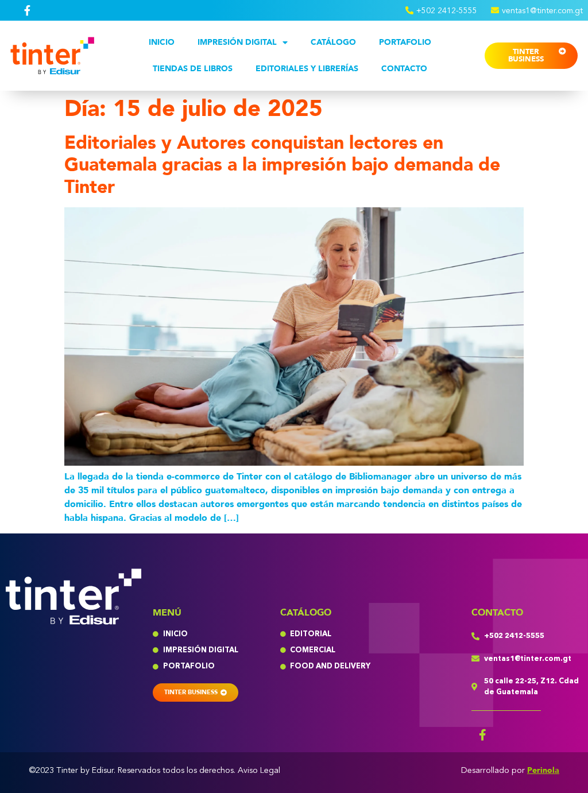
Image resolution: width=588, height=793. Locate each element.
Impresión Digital (237, 42)
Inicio (162, 42)
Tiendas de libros (193, 68)
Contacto (404, 68)
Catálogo (333, 42)
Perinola (543, 770)
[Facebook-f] (482, 735)
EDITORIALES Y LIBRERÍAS (307, 68)
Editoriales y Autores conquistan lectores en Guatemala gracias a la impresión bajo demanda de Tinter (282, 165)
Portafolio (405, 42)
